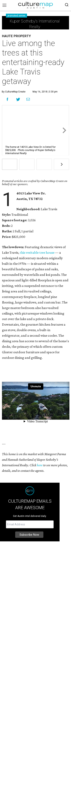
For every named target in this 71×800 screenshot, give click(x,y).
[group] (9, 164)
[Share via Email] (28, 99)
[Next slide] (64, 130)
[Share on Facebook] (7, 99)
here (40, 465)
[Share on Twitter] (18, 99)
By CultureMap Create (13, 91)
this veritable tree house (37, 252)
